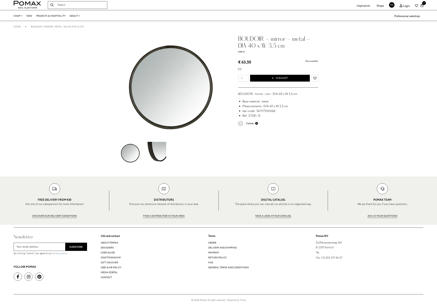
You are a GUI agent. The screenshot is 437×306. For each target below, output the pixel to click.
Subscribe (76, 246)
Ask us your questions (382, 216)
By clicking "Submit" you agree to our (40, 253)
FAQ (210, 262)
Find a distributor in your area (164, 216)
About (73, 16)
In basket (281, 78)
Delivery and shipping (222, 247)
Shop (17, 16)
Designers (107, 247)
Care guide (108, 252)
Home (17, 26)
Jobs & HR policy (111, 267)
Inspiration (363, 6)
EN (391, 4)
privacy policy (60, 253)
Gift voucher (109, 262)
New (29, 16)
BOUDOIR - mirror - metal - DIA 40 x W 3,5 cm (57, 26)
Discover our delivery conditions (54, 216)
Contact (106, 277)
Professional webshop (407, 16)
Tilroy (243, 300)
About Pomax (109, 242)
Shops (380, 6)
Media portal (109, 272)
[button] (248, 123)
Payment (213, 252)
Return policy (217, 257)
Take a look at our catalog (273, 216)
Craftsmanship (111, 257)
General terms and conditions (228, 267)
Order (212, 242)
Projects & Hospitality (50, 16)
